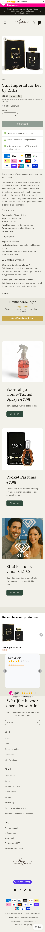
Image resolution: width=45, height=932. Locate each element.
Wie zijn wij (9, 803)
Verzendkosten (22, 99)
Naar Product (11, 928)
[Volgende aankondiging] (40, 11)
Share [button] (6, 293)
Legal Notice (10, 775)
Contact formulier (12, 749)
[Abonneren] (37, 722)
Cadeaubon (9, 755)
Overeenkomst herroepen (15, 808)
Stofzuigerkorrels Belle (22, 922)
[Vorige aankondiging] (4, 11)
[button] (5, 22)
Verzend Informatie (12, 786)
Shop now (14, 414)
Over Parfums (10, 792)
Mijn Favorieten (11, 760)
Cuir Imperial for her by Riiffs (12, 647)
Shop (7, 744)
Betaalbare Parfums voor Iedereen (19, 814)
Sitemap (8, 797)
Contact (8, 781)
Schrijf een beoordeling (22, 318)
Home (7, 738)
